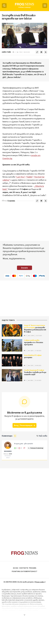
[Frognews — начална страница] (24, 553)
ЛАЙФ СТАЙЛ (6, 52)
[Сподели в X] (45, 52)
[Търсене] (4, 5)
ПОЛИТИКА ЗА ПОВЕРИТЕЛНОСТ (24, 571)
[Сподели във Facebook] (41, 52)
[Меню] (44, 5)
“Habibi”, (29, 177)
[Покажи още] (24, 614)
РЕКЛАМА (32, 568)
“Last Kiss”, (20, 177)
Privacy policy (40, 582)
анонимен (8, 451)
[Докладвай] (24, 448)
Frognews (11, 201)
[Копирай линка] (37, 52)
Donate (24, 267)
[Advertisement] (24, 505)
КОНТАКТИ (23, 568)
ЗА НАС (15, 568)
